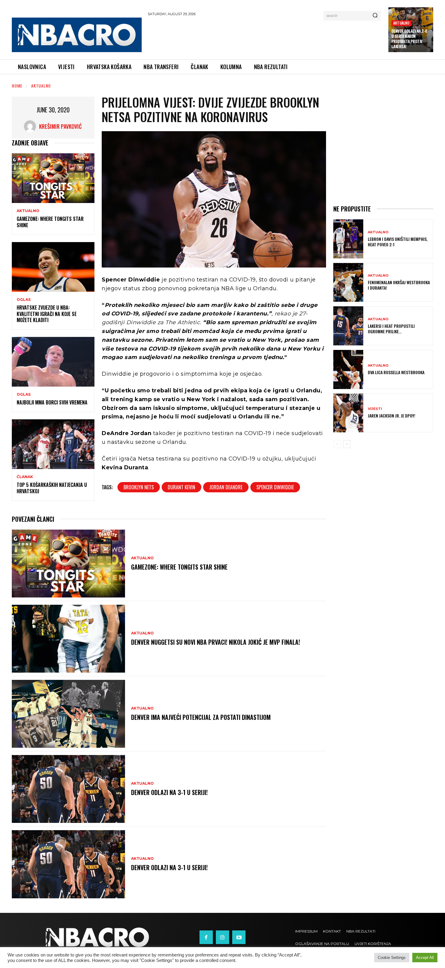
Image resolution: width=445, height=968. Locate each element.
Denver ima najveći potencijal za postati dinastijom (201, 717)
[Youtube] (239, 937)
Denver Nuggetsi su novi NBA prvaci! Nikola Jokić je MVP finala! (215, 642)
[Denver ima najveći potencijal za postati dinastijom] (68, 714)
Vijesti (375, 409)
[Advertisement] (265, 36)
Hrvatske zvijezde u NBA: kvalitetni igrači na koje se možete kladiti (47, 314)
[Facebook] (206, 937)
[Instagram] (222, 937)
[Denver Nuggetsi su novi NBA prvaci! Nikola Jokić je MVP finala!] (68, 639)
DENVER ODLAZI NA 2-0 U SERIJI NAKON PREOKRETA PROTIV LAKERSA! (409, 38)
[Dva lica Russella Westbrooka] (348, 369)
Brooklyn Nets (139, 487)
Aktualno (401, 22)
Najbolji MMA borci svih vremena (52, 402)
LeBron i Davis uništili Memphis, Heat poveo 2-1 (397, 242)
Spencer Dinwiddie (275, 487)
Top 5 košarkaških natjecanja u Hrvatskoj (52, 488)
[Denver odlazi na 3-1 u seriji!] (68, 789)
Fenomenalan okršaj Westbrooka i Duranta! (399, 285)
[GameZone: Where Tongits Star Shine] (53, 178)
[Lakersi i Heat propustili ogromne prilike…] (348, 325)
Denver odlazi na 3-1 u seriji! (169, 792)
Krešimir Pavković (60, 126)
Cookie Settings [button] (392, 957)
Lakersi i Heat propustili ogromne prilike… (391, 328)
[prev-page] (337, 444)
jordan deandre (225, 487)
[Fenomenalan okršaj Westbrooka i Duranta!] (348, 282)
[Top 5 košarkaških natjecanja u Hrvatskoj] (53, 444)
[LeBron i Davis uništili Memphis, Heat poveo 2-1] (348, 238)
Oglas (24, 299)
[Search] (375, 16)
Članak (25, 477)
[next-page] (347, 444)
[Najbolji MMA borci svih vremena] (53, 362)
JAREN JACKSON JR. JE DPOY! (391, 415)
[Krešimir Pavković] (31, 126)
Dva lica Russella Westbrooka (396, 372)
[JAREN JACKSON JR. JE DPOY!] (348, 413)
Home (17, 85)
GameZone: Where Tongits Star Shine (50, 222)
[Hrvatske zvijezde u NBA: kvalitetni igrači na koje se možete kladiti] (53, 267)
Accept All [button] (425, 957)
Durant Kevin (181, 487)
